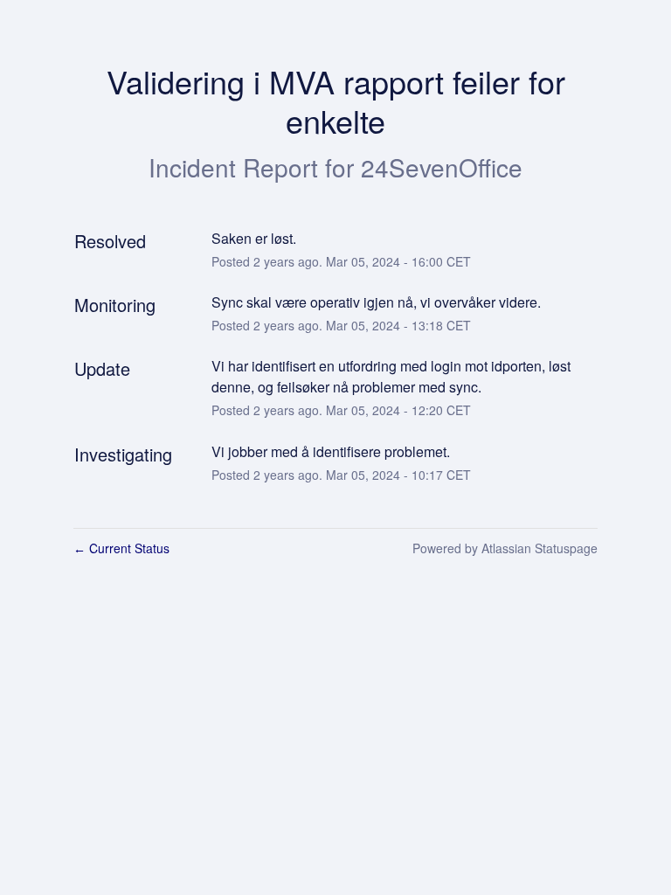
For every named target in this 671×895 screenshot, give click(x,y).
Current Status (121, 548)
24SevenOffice (441, 166)
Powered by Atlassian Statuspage (505, 548)
